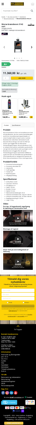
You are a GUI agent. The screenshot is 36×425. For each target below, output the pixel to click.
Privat (10, 302)
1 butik (4, 91)
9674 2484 (11, 338)
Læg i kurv (21, 78)
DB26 (3, 383)
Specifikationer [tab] (16, 125)
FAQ (2, 363)
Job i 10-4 (4, 357)
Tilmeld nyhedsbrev (8, 369)
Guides (3, 361)
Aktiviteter (5, 367)
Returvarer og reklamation (10, 377)
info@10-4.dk (11, 337)
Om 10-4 (4, 359)
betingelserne (13, 311)
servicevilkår (21, 316)
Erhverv (27, 302)
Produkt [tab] (6, 125)
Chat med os (5, 348)
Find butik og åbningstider (10, 355)
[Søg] (32, 10)
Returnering (5, 379)
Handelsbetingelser (8, 381)
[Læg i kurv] (14, 117)
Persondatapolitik (7, 386)
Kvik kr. (3, 371)
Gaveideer (4, 365)
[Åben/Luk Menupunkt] (3, 4)
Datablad (4, 67)
